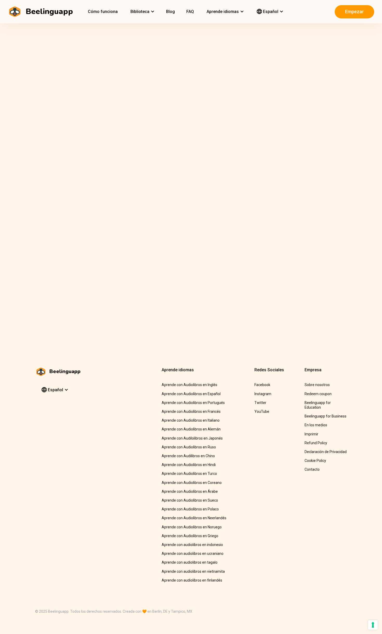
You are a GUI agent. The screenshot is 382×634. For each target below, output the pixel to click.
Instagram (262, 394)
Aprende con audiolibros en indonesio (192, 545)
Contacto (312, 469)
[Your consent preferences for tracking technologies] (373, 625)
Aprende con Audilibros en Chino (188, 456)
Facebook (262, 385)
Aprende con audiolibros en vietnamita (193, 571)
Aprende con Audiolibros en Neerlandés (194, 518)
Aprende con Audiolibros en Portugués (193, 403)
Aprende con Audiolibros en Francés (191, 411)
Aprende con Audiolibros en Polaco (190, 509)
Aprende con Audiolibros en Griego (190, 536)
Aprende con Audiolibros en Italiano (191, 420)
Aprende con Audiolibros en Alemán (191, 429)
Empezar (354, 11)
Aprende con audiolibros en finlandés (192, 580)
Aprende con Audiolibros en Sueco (190, 500)
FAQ (190, 11)
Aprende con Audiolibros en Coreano (192, 483)
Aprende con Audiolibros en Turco (189, 473)
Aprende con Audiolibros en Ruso (189, 447)
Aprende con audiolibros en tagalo (190, 562)
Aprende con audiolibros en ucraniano (192, 553)
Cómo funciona (103, 11)
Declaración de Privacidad (326, 452)
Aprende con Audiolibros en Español (191, 394)
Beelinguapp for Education (318, 405)
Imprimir (311, 434)
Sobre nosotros (317, 385)
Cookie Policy (315, 460)
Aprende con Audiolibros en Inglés (189, 385)
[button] (142, 11)
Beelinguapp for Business (325, 416)
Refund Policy (316, 443)
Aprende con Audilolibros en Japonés (192, 438)
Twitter (260, 403)
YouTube (261, 411)
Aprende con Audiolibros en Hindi (189, 465)
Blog (170, 11)
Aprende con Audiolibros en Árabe (190, 491)
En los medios (316, 425)
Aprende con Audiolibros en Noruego (192, 527)
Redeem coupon (318, 394)
